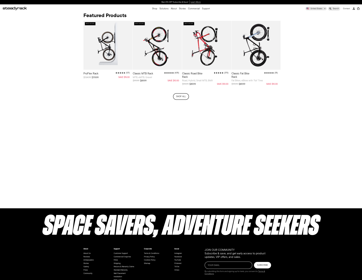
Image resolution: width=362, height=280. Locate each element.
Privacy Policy (149, 256)
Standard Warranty (121, 269)
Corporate (148, 249)
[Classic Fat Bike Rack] (256, 54)
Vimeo (176, 269)
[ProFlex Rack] (107, 51)
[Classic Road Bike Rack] (206, 54)
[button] (334, 9)
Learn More (196, 2)
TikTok (176, 266)
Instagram (178, 253)
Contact (346, 8)
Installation (118, 276)
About (85, 249)
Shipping (117, 263)
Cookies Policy (149, 259)
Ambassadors (88, 259)
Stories (86, 263)
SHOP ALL (181, 96)
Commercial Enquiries (122, 256)
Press (85, 269)
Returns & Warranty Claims (124, 266)
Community (87, 273)
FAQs (116, 259)
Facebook (178, 256)
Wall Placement (120, 273)
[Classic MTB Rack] (157, 52)
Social (176, 249)
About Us (87, 253)
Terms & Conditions (151, 253)
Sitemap (147, 263)
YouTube (177, 259)
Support (117, 249)
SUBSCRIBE (262, 265)
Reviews (86, 256)
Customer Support (121, 253)
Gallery (86, 266)
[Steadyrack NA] (15, 8)
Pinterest (177, 263)
